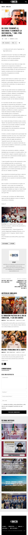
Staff (6, 38)
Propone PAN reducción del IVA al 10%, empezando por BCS (14, 501)
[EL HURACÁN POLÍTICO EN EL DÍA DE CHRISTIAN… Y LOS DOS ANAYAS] (14, 305)
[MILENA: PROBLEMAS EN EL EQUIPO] (14, 339)
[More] (19, 42)
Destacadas (5, 243)
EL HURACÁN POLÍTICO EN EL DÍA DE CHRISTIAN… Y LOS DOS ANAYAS (14, 316)
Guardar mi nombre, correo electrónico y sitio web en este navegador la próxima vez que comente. (14, 406)
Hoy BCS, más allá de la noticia (7, 281)
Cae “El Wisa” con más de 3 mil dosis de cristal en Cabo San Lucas (14, 449)
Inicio (3, 6)
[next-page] (5, 364)
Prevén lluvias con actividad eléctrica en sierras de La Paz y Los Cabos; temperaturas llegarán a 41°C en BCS (14, 466)
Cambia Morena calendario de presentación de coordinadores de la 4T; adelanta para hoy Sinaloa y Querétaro (14, 431)
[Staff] (3, 39)
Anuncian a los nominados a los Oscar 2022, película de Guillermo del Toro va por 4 (20, 284)
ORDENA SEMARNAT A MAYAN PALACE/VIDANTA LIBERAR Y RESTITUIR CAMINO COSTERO (14, 483)
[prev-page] (3, 364)
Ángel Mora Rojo (11, 320)
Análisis (8, 6)
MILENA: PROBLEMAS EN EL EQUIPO (14, 350)
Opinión (12, 243)
